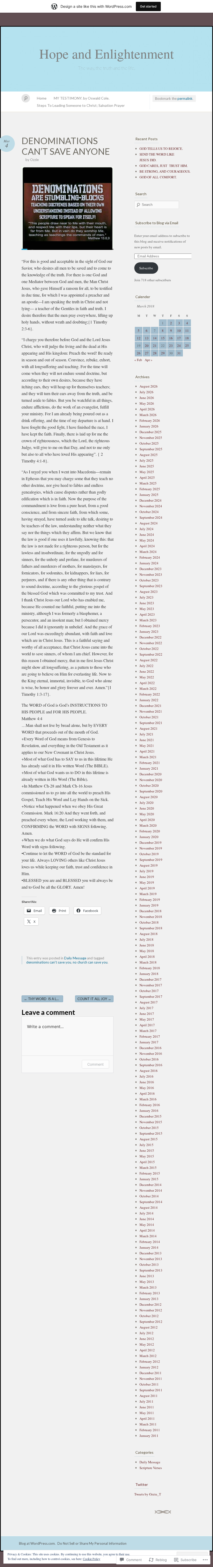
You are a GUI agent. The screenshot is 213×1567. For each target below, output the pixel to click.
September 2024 (150, 517)
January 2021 (148, 768)
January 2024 (148, 563)
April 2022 (147, 682)
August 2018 (148, 933)
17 (179, 338)
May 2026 (146, 403)
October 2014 (149, 1196)
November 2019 (150, 848)
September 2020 (150, 791)
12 (139, 338)
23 (171, 345)
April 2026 (147, 409)
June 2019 (146, 876)
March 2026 (148, 414)
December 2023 (150, 568)
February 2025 (149, 489)
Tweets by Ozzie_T (147, 1494)
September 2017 (150, 996)
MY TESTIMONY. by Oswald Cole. (81, 98)
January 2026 (148, 426)
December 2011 (150, 1373)
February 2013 (149, 1293)
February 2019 (149, 899)
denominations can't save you (48, 962)
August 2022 (148, 660)
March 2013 (148, 1287)
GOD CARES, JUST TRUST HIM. (163, 165)
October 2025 (149, 443)
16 (171, 338)
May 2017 (146, 1019)
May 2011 (146, 1412)
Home (41, 98)
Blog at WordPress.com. (37, 1543)
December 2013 (150, 1253)
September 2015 (150, 1133)
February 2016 (149, 1104)
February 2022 (149, 694)
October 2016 (149, 1059)
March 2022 (148, 688)
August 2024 (148, 523)
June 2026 (146, 397)
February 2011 (149, 1430)
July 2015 (146, 1144)
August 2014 (148, 1207)
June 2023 (146, 603)
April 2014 (147, 1230)
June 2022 (146, 671)
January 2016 (148, 1110)
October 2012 (149, 1315)
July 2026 (146, 392)
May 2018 (146, 950)
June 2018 (146, 945)
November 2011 (150, 1378)
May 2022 (146, 677)
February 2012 (149, 1361)
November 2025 (150, 437)
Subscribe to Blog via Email (156, 223)
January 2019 (148, 905)
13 (147, 338)
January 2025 (148, 494)
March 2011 (148, 1424)
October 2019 (149, 854)
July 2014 (146, 1213)
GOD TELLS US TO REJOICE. (161, 148)
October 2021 (149, 717)
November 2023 (150, 574)
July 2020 (146, 802)
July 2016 (146, 1076)
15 (163, 338)
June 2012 (146, 1338)
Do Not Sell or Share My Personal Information (92, 1543)
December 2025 (150, 432)
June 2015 (146, 1150)
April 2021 (147, 751)
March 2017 (148, 1030)
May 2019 (146, 882)
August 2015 (148, 1139)
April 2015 (147, 1162)
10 (179, 330)
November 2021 (150, 711)
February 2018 (149, 968)
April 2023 (147, 614)
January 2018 (148, 973)
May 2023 (146, 608)
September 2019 (150, 859)
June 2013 (146, 1276)
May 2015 (146, 1156)
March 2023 (148, 620)
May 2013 (146, 1281)
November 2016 (150, 1053)
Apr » (148, 359)
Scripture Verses (150, 1467)
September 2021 (150, 722)
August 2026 (148, 386)
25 (187, 345)
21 (155, 345)
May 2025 (146, 471)
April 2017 (147, 1025)
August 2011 (148, 1395)
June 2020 (146, 808)
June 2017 (146, 1013)
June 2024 (146, 534)
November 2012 (150, 1310)
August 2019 (148, 865)
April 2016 (147, 1093)
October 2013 (149, 1264)
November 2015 (150, 1122)
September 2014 (150, 1201)
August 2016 (148, 1070)
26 (139, 353)
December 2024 (150, 500)
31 (179, 353)
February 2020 (149, 831)
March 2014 (148, 1236)
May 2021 (146, 745)
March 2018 (148, 962)
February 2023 (149, 625)
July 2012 (146, 1333)
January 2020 (148, 836)
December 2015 (150, 1116)
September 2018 (150, 928)
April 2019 (147, 888)
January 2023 (148, 631)
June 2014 (146, 1219)
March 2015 (148, 1167)
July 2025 (146, 460)
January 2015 (148, 1179)
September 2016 (150, 1065)
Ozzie (34, 160)
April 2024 (147, 546)
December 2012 (150, 1304)
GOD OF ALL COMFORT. (158, 177)
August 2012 (148, 1327)
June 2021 (146, 739)
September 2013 (150, 1270)
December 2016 (150, 1047)
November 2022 (150, 643)
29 (163, 353)
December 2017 (150, 979)
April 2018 (147, 956)
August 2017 (148, 1002)
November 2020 (150, 779)
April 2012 (147, 1350)
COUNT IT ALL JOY (94, 999)
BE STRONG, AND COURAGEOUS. (164, 171)
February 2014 (149, 1241)
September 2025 (150, 449)
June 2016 (146, 1082)
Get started (148, 6)
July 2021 (146, 734)
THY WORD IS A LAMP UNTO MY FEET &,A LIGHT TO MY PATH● (43, 999)
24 (179, 345)
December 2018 (150, 911)
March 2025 (148, 483)
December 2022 (150, 637)
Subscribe (146, 268)
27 (147, 353)
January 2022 (148, 700)
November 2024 (150, 506)
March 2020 (148, 825)
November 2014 (150, 1190)
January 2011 (148, 1435)
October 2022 (149, 648)
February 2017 (149, 1036)
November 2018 (150, 916)
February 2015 (149, 1173)
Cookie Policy (91, 1559)
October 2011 (149, 1384)
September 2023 (150, 586)
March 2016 (148, 1099)
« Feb (138, 359)
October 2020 (149, 785)
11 (187, 330)
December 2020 (150, 774)
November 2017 (150, 985)
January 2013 (148, 1298)
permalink (184, 98)
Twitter (141, 1484)
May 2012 (146, 1344)
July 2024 (146, 528)
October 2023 (149, 580)
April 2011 (147, 1418)
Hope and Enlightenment (106, 53)
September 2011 (150, 1390)
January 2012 (148, 1367)
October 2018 (149, 922)
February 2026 (149, 420)
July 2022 (146, 665)
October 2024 (149, 511)
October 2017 (149, 990)
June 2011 (146, 1407)
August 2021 (148, 728)
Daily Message (75, 958)
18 (187, 338)
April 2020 (147, 819)
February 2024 (149, 557)
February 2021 (149, 762)
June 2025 (146, 466)
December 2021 (150, 705)
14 (155, 338)
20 (147, 345)
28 (155, 353)
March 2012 (148, 1355)
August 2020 (148, 797)
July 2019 (146, 871)
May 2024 (146, 540)
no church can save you (90, 962)
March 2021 (148, 757)
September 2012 (150, 1321)
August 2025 (148, 454)
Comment (95, 1064)
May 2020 (146, 814)
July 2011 (146, 1401)
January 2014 (148, 1247)
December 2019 (150, 842)
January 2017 (148, 1042)
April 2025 (147, 477)
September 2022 (150, 654)
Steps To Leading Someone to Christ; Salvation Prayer (81, 105)
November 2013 (150, 1258)
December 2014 (150, 1184)
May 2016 (146, 1087)
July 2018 (146, 939)
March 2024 (148, 551)
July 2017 (146, 1008)
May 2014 (146, 1224)
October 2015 (149, 1127)
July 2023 (146, 597)
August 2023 (148, 591)
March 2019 (148, 893)
